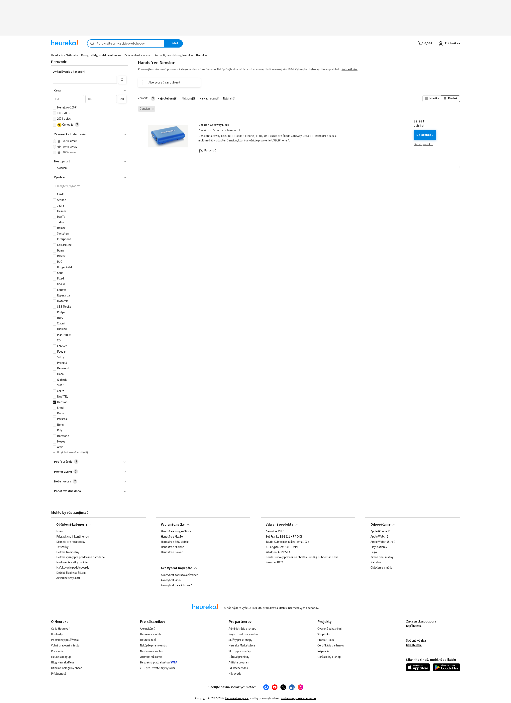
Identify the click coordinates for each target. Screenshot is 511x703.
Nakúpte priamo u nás (153, 645)
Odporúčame (380, 524)
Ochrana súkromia (151, 657)
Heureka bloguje (61, 657)
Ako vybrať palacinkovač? (176, 586)
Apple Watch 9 (379, 537)
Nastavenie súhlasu (152, 651)
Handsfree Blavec (172, 552)
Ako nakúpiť (147, 629)
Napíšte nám (414, 626)
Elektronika (72, 55)
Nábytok (375, 563)
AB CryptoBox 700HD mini (282, 547)
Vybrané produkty (279, 524)
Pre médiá (57, 651)
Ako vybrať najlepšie (176, 568)
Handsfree (201, 55)
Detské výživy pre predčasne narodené (80, 558)
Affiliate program (239, 662)
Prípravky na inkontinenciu (72, 537)
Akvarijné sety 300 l (68, 578)
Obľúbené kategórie (71, 524)
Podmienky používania (65, 640)
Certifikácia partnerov (330, 645)
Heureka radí (148, 640)
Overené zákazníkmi (329, 629)
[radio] (54, 141)
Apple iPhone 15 (380, 532)
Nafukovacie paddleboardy (72, 568)
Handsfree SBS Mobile (175, 542)
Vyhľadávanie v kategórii (69, 72)
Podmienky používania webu (298, 698)
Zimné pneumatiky (381, 558)
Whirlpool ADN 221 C (278, 552)
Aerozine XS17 (274, 532)
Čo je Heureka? (60, 629)
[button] (85, 80)
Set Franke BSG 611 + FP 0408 (284, 537)
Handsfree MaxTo (172, 537)
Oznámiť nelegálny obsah (66, 668)
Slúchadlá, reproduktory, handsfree (173, 55)
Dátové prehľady (239, 657)
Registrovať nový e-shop (244, 634)
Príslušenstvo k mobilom (138, 55)
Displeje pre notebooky (70, 542)
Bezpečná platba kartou (155, 662)
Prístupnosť (58, 674)
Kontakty (57, 634)
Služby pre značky (240, 651)
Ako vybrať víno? (171, 580)
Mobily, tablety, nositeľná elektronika (101, 55)
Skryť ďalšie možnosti (70, 452)
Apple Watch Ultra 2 (382, 542)
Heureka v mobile (150, 634)
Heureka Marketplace (242, 645)
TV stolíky (62, 547)
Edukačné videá (238, 668)
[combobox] (126, 43)
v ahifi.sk (419, 126)
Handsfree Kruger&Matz (176, 532)
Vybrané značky (173, 524)
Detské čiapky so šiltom (71, 573)
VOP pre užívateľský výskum (157, 668)
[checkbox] (54, 107)
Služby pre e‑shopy (240, 640)
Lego (373, 552)
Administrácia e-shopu (242, 629)
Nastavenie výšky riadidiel (72, 563)
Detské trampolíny (67, 552)
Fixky (59, 532)
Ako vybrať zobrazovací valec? (179, 575)
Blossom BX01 (274, 563)
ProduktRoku (325, 640)
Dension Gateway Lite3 (213, 125)
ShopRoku (323, 634)
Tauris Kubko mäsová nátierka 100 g (288, 542)
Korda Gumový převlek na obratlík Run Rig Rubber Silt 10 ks (302, 558)
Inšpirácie (323, 651)
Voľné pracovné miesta (65, 645)
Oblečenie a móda (381, 568)
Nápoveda (235, 674)
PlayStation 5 (378, 547)
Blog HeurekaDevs (62, 662)
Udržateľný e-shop (329, 657)
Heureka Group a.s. (237, 698)
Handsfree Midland (172, 547)
